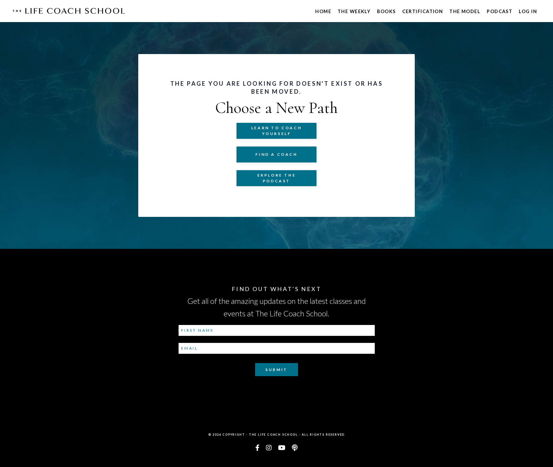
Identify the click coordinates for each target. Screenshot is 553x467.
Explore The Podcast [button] (276, 178)
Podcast (499, 11)
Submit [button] (276, 369)
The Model (464, 11)
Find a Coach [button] (276, 154)
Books (386, 11)
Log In (528, 11)
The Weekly (354, 11)
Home (323, 11)
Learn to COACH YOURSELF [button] (276, 130)
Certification (422, 11)
